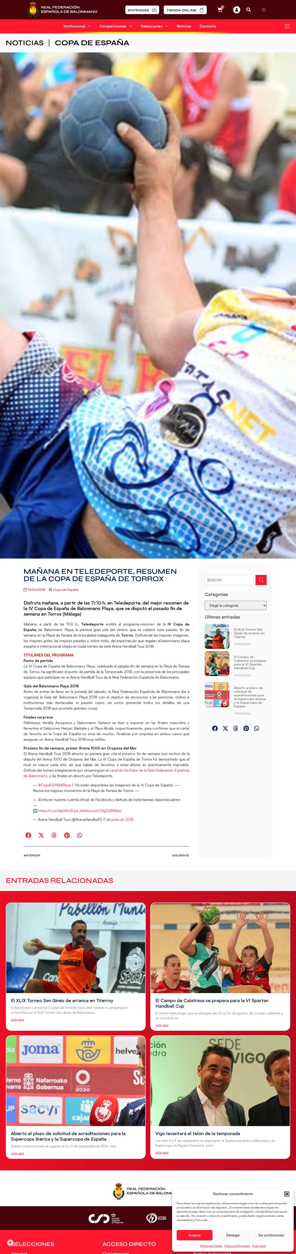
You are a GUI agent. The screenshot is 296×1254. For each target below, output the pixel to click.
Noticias (184, 26)
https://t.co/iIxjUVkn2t (55, 810)
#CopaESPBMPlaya (54, 785)
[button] (286, 1194)
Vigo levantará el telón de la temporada (197, 1133)
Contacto (208, 26)
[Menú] (264, 10)
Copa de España (92, 42)
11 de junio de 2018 (118, 819)
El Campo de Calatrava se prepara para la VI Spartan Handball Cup (250, 662)
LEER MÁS (17, 1020)
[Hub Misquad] (236, 9)
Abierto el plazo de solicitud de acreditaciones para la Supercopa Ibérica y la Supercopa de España (250, 697)
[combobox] (229, 580)
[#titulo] (10, 1242)
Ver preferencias (271, 1235)
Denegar (233, 1235)
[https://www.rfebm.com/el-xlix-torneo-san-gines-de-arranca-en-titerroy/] (217, 636)
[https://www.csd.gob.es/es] (106, 1218)
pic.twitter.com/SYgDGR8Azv (98, 810)
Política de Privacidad (237, 1246)
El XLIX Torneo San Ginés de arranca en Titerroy (249, 633)
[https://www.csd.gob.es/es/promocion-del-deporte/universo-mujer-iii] (156, 1218)
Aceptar (194, 1235)
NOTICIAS (24, 42)
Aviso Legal (259, 1246)
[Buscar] (261, 580)
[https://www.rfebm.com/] (62, 9)
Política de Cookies (211, 1246)
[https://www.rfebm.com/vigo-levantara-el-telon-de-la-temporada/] (220, 1081)
